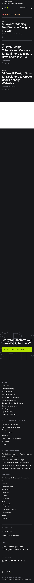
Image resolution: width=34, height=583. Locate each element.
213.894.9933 (7, 1)
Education (5, 492)
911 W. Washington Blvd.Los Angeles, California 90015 (15, 548)
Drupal (4, 444)
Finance (4, 495)
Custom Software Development (12, 403)
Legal (3, 501)
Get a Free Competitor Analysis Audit (12, 3)
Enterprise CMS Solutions (10, 424)
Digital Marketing (7, 412)
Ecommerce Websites (9, 400)
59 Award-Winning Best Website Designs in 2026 (16, 27)
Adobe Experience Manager (11, 427)
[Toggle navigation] (31, 8)
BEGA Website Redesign (10, 457)
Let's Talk (23, 8)
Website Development (9, 394)
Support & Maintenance (9, 406)
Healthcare (5, 498)
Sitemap (4, 579)
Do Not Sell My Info (26, 579)
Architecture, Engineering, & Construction (15, 478)
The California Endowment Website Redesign (17, 454)
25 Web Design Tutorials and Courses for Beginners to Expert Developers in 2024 (17, 52)
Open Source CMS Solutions (11, 438)
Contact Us (9, 579)
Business (5, 484)
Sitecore (4, 430)
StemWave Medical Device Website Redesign (16, 465)
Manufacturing (6, 504)
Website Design (7, 391)
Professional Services (9, 510)
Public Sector (6, 512)
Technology (6, 518)
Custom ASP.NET (7, 433)
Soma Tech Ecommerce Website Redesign (16, 468)
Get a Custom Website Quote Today (17, 349)
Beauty (4, 481)
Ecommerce (6, 489)
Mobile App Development (10, 397)
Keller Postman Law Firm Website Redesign (16, 462)
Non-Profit (5, 507)
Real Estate (5, 515)
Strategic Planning (8, 388)
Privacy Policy (16, 579)
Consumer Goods (7, 486)
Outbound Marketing (9, 414)
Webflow (5, 436)
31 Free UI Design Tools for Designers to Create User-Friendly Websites (17, 78)
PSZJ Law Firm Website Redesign (13, 460)
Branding (5, 409)
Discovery (5, 386)
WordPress (5, 441)
